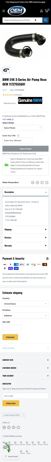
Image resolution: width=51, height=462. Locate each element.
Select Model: (8, 123)
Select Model (25, 148)
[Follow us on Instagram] (13, 427)
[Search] (45, 20)
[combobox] (22, 20)
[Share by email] (47, 182)
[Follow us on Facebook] (4, 427)
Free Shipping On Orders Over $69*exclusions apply (25, 2)
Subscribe (10, 403)
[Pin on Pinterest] (37, 182)
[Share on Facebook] (32, 182)
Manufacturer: (10, 103)
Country (6, 298)
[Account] (41, 10)
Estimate (10, 337)
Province (6, 310)
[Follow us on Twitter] (9, 427)
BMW (4, 90)
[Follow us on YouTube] (18, 427)
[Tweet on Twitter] (42, 182)
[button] (35, 20)
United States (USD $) (12, 415)
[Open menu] (3, 11)
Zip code (6, 322)
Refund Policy (8, 348)
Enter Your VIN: (9, 135)
